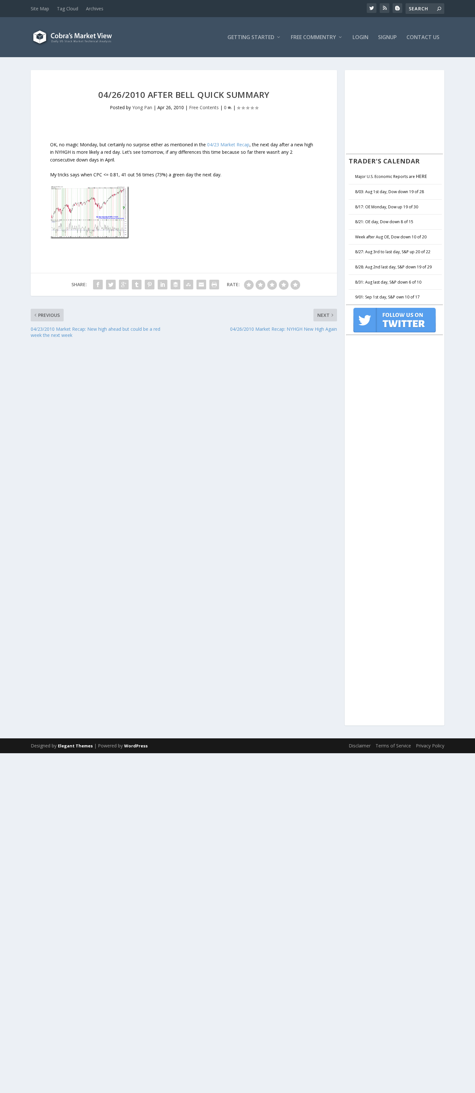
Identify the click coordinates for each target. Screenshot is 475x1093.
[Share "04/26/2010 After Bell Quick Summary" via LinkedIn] (162, 284)
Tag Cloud (67, 8)
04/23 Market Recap (228, 144)
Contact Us (422, 38)
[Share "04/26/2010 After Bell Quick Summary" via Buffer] (175, 284)
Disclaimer (360, 746)
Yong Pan (142, 107)
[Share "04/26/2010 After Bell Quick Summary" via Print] (214, 284)
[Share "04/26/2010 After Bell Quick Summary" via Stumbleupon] (188, 284)
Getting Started (250, 38)
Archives (94, 8)
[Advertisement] (394, 111)
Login (360, 38)
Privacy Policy (430, 746)
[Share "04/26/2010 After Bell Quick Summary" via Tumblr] (136, 284)
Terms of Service (393, 746)
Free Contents (204, 107)
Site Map (40, 8)
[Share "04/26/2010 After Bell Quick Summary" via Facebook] (97, 284)
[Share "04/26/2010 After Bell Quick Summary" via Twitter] (110, 284)
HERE (421, 176)
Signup (387, 38)
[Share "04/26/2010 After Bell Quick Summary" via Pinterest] (149, 284)
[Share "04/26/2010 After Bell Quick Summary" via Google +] (123, 284)
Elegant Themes (75, 746)
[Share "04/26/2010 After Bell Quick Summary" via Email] (201, 284)
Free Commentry (313, 38)
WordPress (136, 746)
